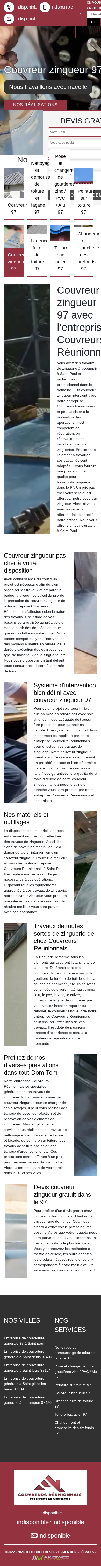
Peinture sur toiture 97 (73, 1385)
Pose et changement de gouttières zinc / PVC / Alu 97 (76, 1371)
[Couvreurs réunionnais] (50, 1487)
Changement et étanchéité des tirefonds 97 (74, 1427)
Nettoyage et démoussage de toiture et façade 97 (76, 1352)
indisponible (26, 7)
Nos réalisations (35, 105)
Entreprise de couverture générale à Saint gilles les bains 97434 (25, 1383)
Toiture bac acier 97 (71, 1414)
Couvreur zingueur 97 (72, 1393)
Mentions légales (78, 1552)
